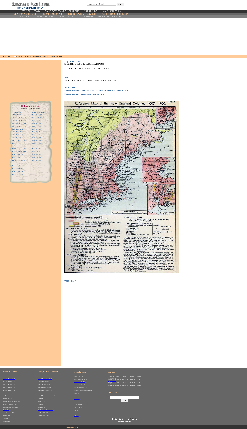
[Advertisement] (71, 37)
